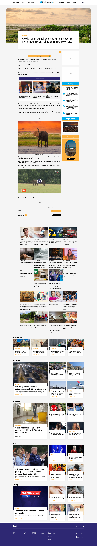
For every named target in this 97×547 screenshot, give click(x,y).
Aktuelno (74, 2)
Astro (52, 431)
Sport (14, 532)
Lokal (32, 535)
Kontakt (50, 539)
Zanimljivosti (61, 2)
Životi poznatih (54, 412)
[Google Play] (79, 533)
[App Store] (79, 537)
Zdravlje (15, 484)
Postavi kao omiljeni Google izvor (36, 56)
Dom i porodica (18, 425)
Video (42, 530)
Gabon (59, 210)
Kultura (24, 533)
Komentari (57, 51)
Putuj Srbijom (16, 2)
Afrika (54, 210)
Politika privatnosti (52, 535)
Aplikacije (50, 536)
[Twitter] (78, 526)
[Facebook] (76, 526)
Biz (13, 533)
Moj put (68, 2)
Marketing (50, 530)
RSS (49, 538)
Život (15, 443)
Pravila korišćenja (52, 533)
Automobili (33, 533)
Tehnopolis (33, 532)
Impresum (50, 532)
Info (14, 530)
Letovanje (23, 2)
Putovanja (16, 360)
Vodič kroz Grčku (31, 2)
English (42, 533)
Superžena (16, 402)
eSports (33, 530)
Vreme (42, 535)
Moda (70, 412)
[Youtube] (83, 526)
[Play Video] (39, 181)
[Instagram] (80, 526)
